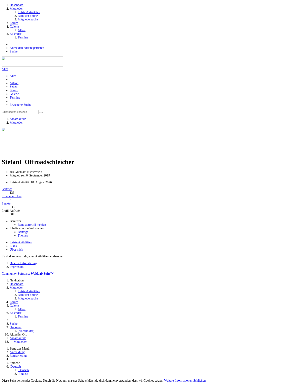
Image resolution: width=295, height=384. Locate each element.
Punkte (6, 203)
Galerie (14, 94)
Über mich (16, 249)
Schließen (199, 380)
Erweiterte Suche (20, 104)
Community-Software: (28, 273)
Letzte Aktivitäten (21, 242)
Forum (14, 90)
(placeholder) (26, 331)
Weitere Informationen (178, 380)
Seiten (13, 86)
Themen (23, 235)
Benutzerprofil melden (32, 224)
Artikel (14, 83)
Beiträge (7, 189)
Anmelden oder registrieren (27, 47)
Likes (13, 246)
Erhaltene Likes (11, 196)
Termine (15, 97)
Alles (5, 69)
